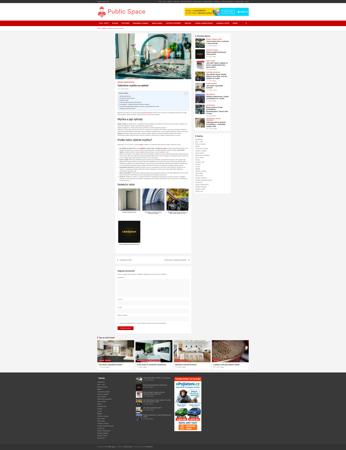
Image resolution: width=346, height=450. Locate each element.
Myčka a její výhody (125, 96)
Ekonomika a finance (186, 1)
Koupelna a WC (199, 162)
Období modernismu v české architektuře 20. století (217, 97)
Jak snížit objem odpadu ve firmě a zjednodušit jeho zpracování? (217, 65)
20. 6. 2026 (209, 69)
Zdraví (247, 1)
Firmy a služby (210, 61)
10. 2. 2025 (121, 89)
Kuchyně (214, 83)
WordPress (149, 447)
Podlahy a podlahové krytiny (203, 180)
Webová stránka (122, 315)
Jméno (120, 299)
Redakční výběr (124, 100)
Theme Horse (128, 447)
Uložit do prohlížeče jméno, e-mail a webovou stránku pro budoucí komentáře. (143, 323)
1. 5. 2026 (209, 80)
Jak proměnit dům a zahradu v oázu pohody (217, 42)
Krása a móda (197, 1)
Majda (126, 89)
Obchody (217, 1)
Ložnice (197, 166)
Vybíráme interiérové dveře (127, 108)
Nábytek (197, 169)
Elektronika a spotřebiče (202, 155)
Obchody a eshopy (200, 171)
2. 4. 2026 (209, 101)
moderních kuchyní (146, 113)
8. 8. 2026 (209, 56)
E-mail (120, 307)
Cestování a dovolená (213, 72)
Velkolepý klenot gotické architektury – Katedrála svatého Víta (216, 124)
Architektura (210, 94)
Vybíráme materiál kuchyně (186, 365)
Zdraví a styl (199, 191)
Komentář (121, 277)
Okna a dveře (199, 173)
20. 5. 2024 (216, 367)
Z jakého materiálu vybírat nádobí (226, 365)
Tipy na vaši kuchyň (107, 338)
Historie (217, 118)
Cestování (176, 1)
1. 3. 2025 (139, 367)
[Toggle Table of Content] (185, 93)
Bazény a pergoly (200, 144)
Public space (112, 447)
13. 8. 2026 (209, 45)
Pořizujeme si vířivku (126, 260)
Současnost (210, 120)
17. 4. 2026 (209, 90)
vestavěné (142, 148)
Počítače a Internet (207, 1)
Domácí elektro (128, 82)
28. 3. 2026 (209, 128)
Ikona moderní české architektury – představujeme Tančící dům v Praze (217, 110)
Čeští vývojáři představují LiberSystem (130, 102)
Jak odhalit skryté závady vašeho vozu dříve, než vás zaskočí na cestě (139, 106)
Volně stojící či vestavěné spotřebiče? (175, 260)
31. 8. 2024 (178, 367)
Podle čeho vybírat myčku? (127, 98)
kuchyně (163, 150)
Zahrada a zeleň (239, 1)
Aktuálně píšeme (203, 36)
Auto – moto (162, 1)
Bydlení (169, 1)
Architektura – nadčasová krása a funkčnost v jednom (135, 104)
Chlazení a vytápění (201, 151)
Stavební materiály (200, 187)
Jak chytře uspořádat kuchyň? (214, 87)
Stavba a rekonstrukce (227, 1)
